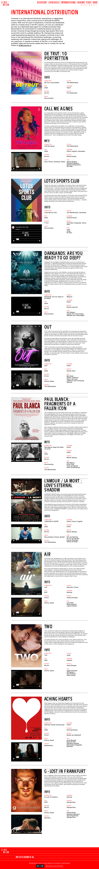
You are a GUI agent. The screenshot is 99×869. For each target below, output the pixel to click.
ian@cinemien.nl (25, 45)
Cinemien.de (84, 5)
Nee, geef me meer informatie (54, 866)
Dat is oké (40, 866)
